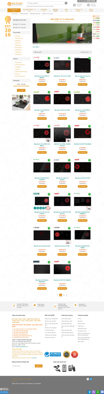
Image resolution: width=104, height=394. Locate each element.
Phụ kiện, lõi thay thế (50, 337)
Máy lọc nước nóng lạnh (51, 327)
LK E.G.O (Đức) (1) (20, 76)
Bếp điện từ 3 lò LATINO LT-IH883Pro (42, 76)
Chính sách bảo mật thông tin (67, 335)
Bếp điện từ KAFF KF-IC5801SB (62, 280)
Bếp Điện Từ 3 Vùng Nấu (47, 13)
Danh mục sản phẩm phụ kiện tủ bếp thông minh (84, 338)
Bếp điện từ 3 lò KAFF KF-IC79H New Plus (62, 212)
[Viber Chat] (93, 392)
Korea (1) (17, 74)
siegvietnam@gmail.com (21, 346)
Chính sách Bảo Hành (66, 330)
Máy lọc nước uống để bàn (51, 318)
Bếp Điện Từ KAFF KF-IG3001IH (82, 144)
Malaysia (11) (18, 62)
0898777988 (91, 1)
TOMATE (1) (18, 52)
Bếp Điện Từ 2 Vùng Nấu (19, 24)
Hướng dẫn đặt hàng (66, 323)
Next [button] (28, 102)
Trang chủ (15, 13)
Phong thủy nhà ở (82, 331)
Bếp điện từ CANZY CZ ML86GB (62, 178)
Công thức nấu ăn (82, 328)
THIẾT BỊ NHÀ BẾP (24, 13)
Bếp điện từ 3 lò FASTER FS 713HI (41, 110)
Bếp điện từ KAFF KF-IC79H (82, 178)
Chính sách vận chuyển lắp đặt (67, 326)
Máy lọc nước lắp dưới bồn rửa (51, 324)
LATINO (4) (18, 40)
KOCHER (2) (18, 50)
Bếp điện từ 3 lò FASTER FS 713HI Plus (82, 110)
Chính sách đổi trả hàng (67, 332)
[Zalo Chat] (102, 392)
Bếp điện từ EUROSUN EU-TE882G (82, 246)
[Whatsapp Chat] (98, 392)
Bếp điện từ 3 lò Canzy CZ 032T (62, 76)
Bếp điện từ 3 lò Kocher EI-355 (42, 246)
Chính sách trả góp (66, 318)
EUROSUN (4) (19, 38)
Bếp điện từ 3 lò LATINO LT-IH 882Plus (42, 144)
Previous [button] (13, 102)
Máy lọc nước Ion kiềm (50, 321)
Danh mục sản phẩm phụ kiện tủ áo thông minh (84, 334)
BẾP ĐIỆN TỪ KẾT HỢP (35, 13)
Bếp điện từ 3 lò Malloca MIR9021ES (42, 280)
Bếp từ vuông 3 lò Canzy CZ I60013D (82, 76)
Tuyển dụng (81, 326)
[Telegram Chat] (89, 392)
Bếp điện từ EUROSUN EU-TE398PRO (42, 178)
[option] (21, 102)
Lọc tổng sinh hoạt (49, 330)
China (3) (17, 69)
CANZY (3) (18, 43)
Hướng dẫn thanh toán (66, 321)
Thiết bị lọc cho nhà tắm (50, 335)
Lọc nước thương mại (50, 332)
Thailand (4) (18, 67)
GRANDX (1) (18, 54)
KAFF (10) (17, 36)
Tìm (22, 90)
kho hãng (34, 357)
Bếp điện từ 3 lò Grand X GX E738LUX (42, 212)
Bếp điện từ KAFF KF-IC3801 (62, 110)
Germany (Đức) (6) (20, 64)
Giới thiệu (80, 321)
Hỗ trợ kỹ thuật (81, 323)
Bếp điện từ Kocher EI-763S (62, 246)
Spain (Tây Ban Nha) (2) (21, 71)
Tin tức (79, 318)
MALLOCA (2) (18, 47)
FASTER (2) (18, 45)
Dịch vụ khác (81, 341)
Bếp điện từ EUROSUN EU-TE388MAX (82, 212)
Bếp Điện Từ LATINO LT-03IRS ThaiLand (62, 144)
